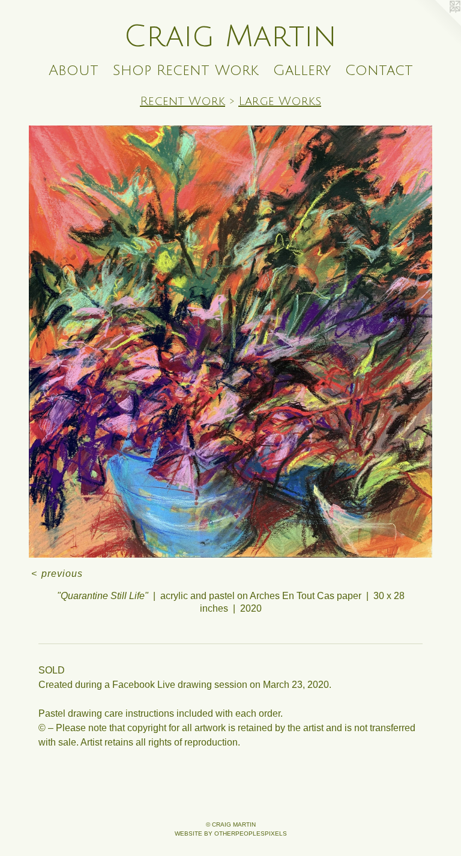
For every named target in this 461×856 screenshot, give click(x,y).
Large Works (279, 101)
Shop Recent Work (186, 70)
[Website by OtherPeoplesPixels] (437, 24)
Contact (379, 70)
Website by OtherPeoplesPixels (231, 833)
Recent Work (182, 101)
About (73, 70)
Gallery (302, 70)
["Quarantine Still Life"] (230, 341)
